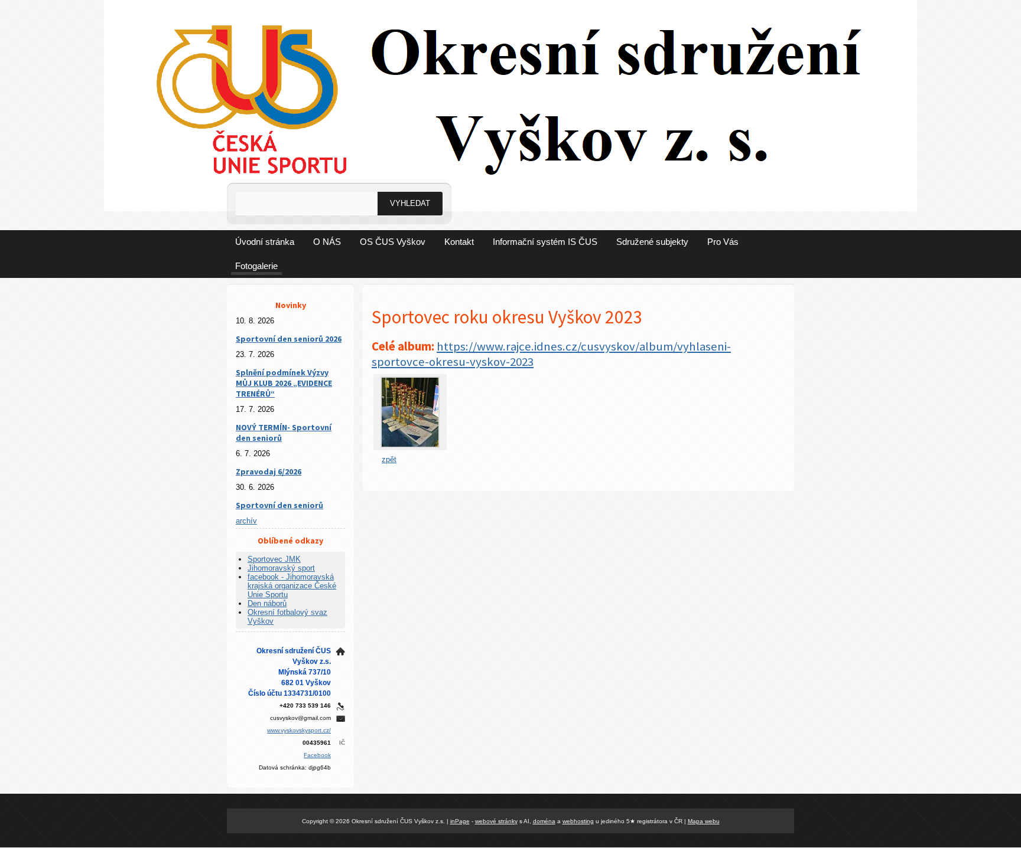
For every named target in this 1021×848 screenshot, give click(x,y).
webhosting (578, 821)
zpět (389, 459)
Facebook (317, 755)
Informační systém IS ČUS (545, 242)
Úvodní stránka (264, 242)
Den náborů (267, 603)
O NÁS (327, 242)
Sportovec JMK (274, 559)
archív (246, 520)
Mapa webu (704, 821)
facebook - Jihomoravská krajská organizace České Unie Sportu (292, 585)
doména (544, 821)
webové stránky (496, 821)
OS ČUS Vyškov (392, 242)
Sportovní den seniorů (279, 505)
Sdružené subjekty (652, 242)
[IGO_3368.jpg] (410, 445)
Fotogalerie (256, 266)
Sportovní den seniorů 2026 (289, 338)
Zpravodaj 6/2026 (268, 471)
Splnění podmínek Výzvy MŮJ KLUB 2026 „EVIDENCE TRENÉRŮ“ (284, 383)
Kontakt (459, 242)
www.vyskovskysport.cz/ (299, 730)
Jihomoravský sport (281, 568)
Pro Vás (723, 242)
